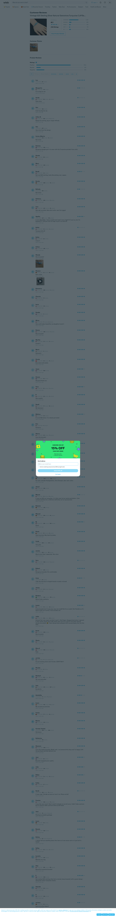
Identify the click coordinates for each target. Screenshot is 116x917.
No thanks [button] (58, 474)
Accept (99, 914)
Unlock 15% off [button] (58, 470)
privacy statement (63, 910)
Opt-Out (105, 914)
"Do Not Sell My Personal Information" (79, 911)
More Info (111, 914)
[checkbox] (38, 467)
